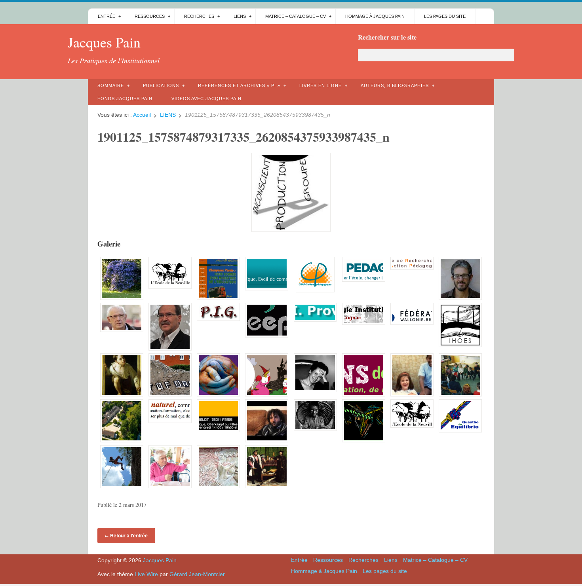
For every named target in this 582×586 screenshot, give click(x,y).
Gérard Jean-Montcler (197, 574)
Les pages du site (445, 16)
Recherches (199, 16)
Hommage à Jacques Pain (375, 16)
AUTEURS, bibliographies (395, 85)
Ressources (150, 16)
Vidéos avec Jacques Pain (206, 98)
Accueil (142, 115)
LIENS (168, 115)
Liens (240, 16)
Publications (161, 85)
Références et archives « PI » (239, 85)
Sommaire (110, 85)
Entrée (106, 16)
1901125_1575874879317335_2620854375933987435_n (243, 136)
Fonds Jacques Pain (124, 98)
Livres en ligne (320, 85)
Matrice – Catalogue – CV (295, 16)
